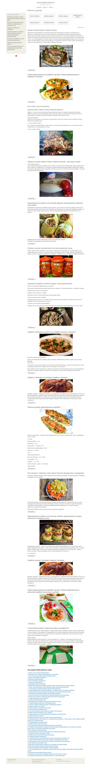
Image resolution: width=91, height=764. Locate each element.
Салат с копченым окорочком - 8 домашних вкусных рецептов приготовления (15, 48)
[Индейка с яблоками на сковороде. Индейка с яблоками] (56, 385)
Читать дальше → (31, 101)
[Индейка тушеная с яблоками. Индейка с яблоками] (56, 568)
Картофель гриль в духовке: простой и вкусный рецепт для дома (45, 701)
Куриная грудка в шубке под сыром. (38, 723)
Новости (45, 7)
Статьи (51, 7)
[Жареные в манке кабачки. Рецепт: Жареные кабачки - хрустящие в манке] (56, 184)
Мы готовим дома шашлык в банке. (38, 730)
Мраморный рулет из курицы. (36, 715)
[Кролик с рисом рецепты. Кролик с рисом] (56, 56)
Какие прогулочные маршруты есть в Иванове (40, 712)
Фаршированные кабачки (78, 16)
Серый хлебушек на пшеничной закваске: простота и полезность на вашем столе (49, 738)
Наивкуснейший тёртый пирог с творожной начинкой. (42, 703)
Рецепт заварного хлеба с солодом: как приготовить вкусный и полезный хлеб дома (50, 692)
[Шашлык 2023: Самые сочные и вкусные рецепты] (56, 143)
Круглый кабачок (63, 22)
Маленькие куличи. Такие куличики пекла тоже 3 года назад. (43, 674)
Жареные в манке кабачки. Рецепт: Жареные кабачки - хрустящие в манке (54, 162)
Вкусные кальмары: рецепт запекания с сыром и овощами (43, 747)
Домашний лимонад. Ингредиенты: (37, 684)
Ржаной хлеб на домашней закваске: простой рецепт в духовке (45, 693)
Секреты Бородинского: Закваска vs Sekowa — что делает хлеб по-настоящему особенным (51, 690)
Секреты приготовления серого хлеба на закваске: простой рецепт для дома (48, 739)
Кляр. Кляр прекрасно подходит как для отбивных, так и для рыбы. (45, 711)
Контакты (33, 759)
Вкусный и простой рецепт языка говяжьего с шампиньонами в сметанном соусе (15, 24)
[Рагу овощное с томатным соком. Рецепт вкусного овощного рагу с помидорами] (56, 490)
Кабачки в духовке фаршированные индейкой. (44, 407)
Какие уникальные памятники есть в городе (40, 707)
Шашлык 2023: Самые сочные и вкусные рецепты (45, 110)
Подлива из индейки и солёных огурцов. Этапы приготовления (50, 284)
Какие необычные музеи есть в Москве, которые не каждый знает (45, 717)
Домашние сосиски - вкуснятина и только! (39, 733)
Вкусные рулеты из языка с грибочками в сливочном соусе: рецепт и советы (48, 754)
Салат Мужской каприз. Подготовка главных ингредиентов (48, 628)
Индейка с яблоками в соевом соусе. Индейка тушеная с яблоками (51, 332)
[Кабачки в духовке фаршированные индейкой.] (56, 421)
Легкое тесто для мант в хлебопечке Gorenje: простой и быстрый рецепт (47, 696)
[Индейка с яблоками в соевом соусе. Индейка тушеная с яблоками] (56, 345)
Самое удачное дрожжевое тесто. (37, 699)
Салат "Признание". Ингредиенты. (37, 680)
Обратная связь (58, 759)
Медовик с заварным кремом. (36, 679)
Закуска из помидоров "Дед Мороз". (37, 677)
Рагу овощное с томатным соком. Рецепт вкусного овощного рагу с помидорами (56, 473)
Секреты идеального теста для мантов (38, 698)
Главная (38, 7)
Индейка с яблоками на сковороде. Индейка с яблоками (47, 377)
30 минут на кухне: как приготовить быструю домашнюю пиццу (50, 248)
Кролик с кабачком (34, 16)
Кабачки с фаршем (63, 16)
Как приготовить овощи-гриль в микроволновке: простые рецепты (45, 725)
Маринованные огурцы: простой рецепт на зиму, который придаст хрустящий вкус (49, 741)
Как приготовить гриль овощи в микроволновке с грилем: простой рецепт (47, 731)
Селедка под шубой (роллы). (36, 682)
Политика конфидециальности (37, 761)
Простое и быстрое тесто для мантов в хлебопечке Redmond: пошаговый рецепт (49, 695)
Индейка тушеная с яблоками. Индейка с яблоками (46, 560)
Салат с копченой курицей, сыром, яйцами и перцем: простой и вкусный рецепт (49, 687)
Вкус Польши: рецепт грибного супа (38, 742)
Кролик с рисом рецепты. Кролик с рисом (42, 30)
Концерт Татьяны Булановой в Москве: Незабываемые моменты (45, 704)
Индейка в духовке (49, 16)
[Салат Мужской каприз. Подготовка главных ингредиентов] (56, 654)
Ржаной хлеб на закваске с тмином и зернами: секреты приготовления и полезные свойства (51, 685)
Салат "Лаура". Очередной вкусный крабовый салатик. (42, 676)
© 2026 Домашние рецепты (12, 759)
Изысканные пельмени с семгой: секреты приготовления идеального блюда (16, 18)
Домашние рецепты (45, 2)
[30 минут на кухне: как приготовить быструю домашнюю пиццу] (56, 266)
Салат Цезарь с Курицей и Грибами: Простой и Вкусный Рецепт (45, 688)
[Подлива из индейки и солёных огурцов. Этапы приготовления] (56, 316)
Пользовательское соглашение (41, 759)
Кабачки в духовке (34, 22)
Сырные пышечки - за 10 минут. (37, 706)
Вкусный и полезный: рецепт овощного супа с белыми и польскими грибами (48, 744)
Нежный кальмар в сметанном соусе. (38, 722)
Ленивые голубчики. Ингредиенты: (37, 736)
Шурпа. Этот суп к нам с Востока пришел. (39, 672)
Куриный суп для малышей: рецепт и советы (40, 752)
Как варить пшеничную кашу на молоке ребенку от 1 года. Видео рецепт (47, 755)
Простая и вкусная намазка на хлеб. (38, 709)
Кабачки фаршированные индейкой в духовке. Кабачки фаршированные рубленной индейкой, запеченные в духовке (53, 591)
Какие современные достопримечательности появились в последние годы (47, 714)
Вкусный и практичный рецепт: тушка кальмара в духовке (43, 746)
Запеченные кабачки (49, 22)
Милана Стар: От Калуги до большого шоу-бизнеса (41, 735)
